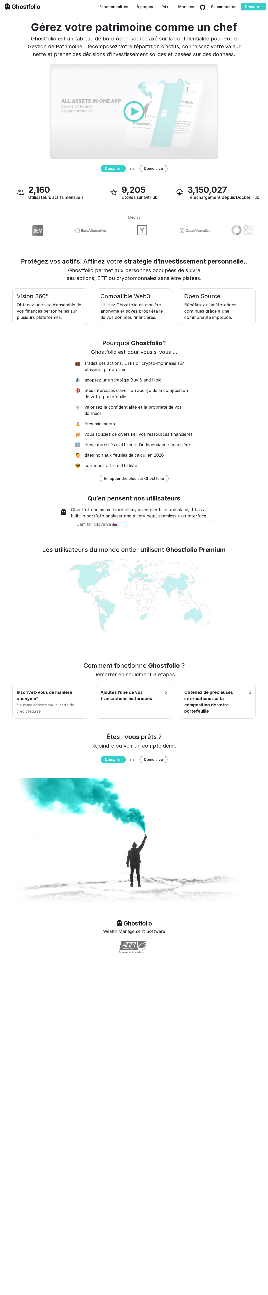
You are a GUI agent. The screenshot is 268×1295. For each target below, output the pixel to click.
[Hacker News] (131, 230)
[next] (213, 520)
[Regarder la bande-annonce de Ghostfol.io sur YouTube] (134, 111)
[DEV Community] (26, 230)
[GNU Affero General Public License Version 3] (134, 947)
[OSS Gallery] (235, 230)
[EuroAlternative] (78, 230)
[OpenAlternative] (183, 230)
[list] (134, 520)
